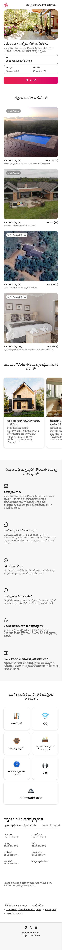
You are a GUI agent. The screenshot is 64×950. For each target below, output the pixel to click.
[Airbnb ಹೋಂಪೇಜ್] (6, 4)
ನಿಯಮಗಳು (35, 935)
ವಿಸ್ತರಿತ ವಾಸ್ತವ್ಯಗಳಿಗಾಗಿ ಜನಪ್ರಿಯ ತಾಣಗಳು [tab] (20, 825)
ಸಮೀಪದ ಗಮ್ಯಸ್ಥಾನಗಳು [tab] (51, 825)
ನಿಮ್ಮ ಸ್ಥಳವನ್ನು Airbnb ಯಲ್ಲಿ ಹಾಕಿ (41, 4)
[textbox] (17, 71)
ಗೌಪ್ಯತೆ (24, 935)
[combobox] (31, 61)
